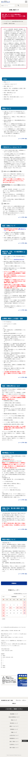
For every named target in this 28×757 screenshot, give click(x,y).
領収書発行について (14, 738)
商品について (7, 82)
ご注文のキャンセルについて (10, 84)
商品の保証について (8, 99)
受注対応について (14, 723)
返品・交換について (8, 86)
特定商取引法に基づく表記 (7, 700)
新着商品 (14, 583)
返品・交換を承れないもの (10, 92)
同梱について (14, 732)
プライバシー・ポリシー (21, 700)
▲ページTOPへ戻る (22, 138)
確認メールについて (14, 726)
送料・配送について (14, 747)
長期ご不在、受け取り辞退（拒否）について (13, 96)
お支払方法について (14, 735)
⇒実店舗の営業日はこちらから (20, 593)
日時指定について (14, 729)
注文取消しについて (14, 744)
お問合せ (14, 703)
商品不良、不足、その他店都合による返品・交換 (14, 88)
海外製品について (8, 94)
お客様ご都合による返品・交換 (11, 90)
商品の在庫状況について (14, 717)
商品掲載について (14, 714)
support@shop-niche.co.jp (17, 21)
